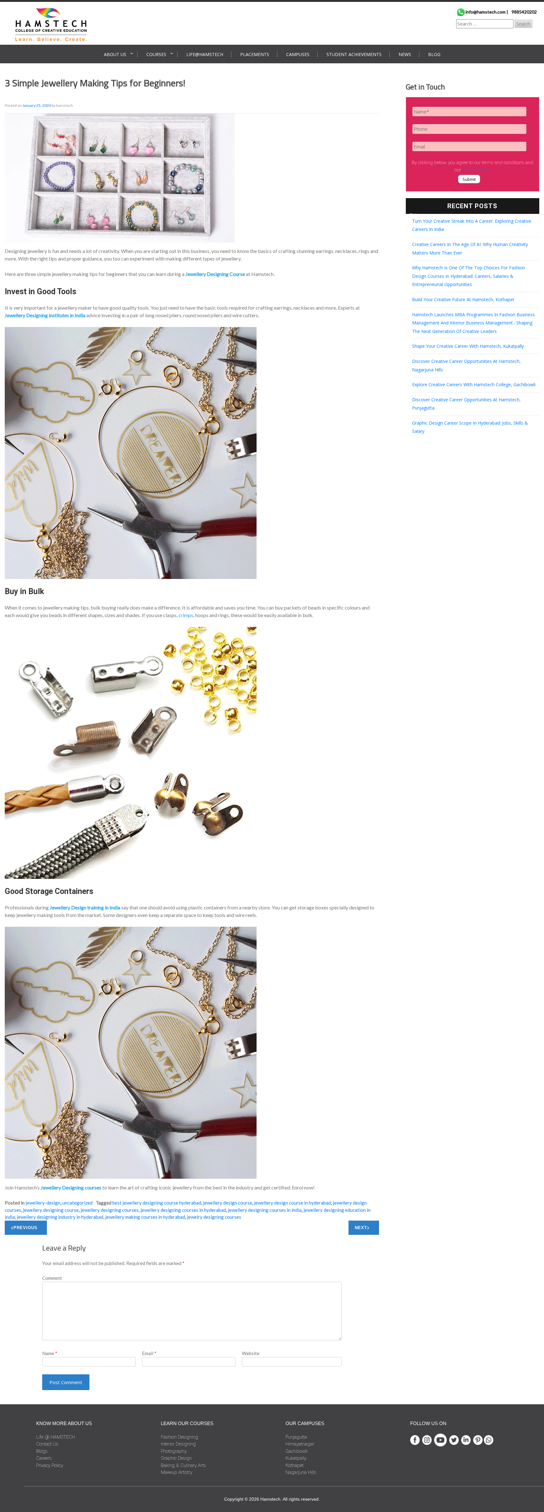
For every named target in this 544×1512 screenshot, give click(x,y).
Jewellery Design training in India (85, 907)
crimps (185, 615)
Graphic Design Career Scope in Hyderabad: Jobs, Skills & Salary (470, 427)
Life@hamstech (204, 54)
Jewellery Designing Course (215, 274)
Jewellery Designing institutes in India (45, 315)
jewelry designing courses (214, 1217)
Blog (434, 54)
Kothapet (294, 1465)
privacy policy (476, 170)
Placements (254, 54)
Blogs (42, 1451)
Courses (156, 54)
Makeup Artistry (176, 1472)
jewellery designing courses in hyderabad (183, 1210)
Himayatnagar (300, 1444)
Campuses (297, 54)
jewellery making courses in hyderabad (145, 1217)
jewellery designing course (51, 1210)
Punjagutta (296, 1437)
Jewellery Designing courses (71, 1187)
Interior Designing (178, 1444)
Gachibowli (297, 1451)
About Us (115, 54)
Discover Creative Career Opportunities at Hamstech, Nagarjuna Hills (466, 365)
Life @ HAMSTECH (55, 1437)
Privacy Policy (49, 1465)
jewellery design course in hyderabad (292, 1203)
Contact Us (47, 1444)
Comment (52, 1278)
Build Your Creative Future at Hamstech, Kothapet (463, 299)
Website (250, 1353)
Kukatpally (296, 1458)
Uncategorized (77, 1203)
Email (149, 1353)
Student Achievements (354, 54)
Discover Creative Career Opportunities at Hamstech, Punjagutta (466, 404)
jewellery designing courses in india (265, 1210)
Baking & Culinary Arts (183, 1465)
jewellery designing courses (110, 1210)
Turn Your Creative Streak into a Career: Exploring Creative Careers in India (471, 225)
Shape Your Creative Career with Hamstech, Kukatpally (468, 346)
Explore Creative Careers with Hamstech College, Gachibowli (474, 384)
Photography (174, 1451)
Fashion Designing (179, 1437)
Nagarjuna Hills (301, 1472)
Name (49, 1353)
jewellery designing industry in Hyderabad (60, 1217)
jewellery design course (227, 1203)
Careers (44, 1458)
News (405, 54)
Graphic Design (176, 1458)
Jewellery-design (43, 1203)
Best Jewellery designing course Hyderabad (156, 1203)
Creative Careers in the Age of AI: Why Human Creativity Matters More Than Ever (470, 248)
